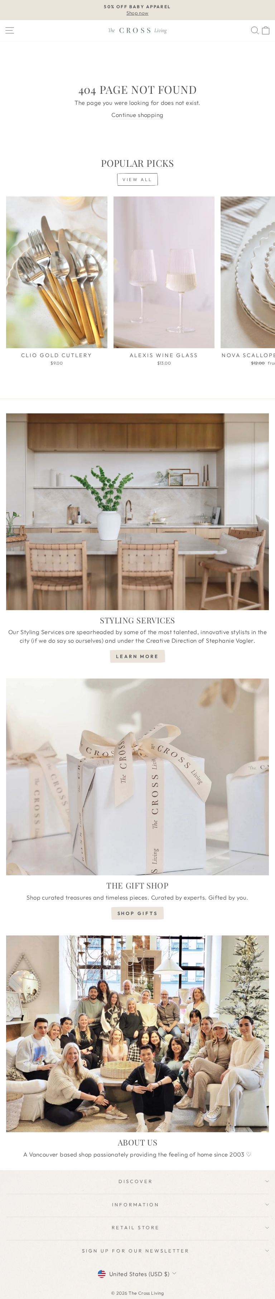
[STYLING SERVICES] (137, 511)
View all (137, 179)
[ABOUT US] (137, 1034)
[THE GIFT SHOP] (137, 777)
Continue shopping (137, 114)
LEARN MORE (137, 656)
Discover (136, 1181)
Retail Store (136, 1227)
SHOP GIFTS (137, 913)
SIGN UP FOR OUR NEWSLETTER (135, 1251)
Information (136, 1204)
